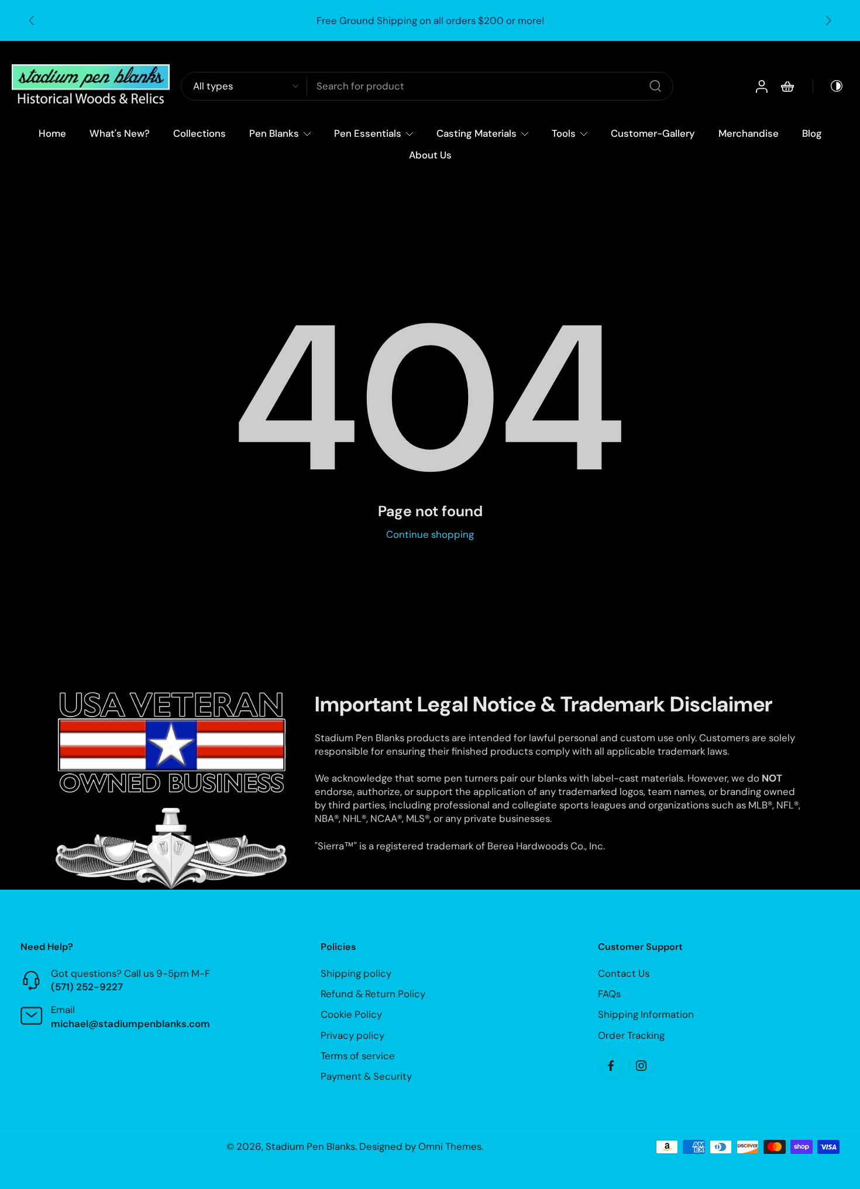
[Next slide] (828, 20)
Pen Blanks (274, 133)
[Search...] (655, 86)
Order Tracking (631, 1035)
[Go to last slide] (31, 20)
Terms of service (358, 1055)
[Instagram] (641, 1066)
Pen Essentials (367, 133)
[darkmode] (828, 87)
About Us (430, 154)
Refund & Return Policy (373, 994)
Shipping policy (356, 973)
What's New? (120, 133)
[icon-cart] (787, 86)
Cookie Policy (351, 1014)
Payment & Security (366, 1076)
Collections (199, 133)
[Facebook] (611, 1066)
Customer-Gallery (653, 133)
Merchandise (748, 133)
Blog (812, 133)
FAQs (609, 994)
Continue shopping (430, 534)
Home (52, 133)
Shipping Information (646, 1014)
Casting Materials (476, 133)
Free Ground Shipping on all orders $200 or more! (430, 20)
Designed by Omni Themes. (421, 1146)
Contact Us (623, 973)
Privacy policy (352, 1035)
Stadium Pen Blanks (310, 1146)
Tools (564, 133)
